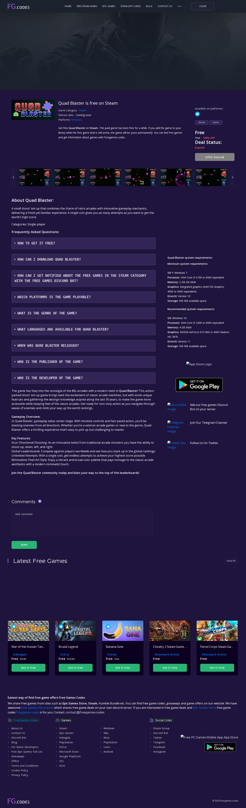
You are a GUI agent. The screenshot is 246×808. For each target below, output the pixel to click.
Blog (149, 6)
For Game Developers (25, 747)
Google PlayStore (70, 756)
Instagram (159, 751)
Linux (107, 747)
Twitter (157, 737)
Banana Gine (114, 647)
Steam (82, 110)
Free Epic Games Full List (26, 751)
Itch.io (65, 654)
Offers (15, 761)
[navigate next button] (232, 177)
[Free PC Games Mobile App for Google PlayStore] (199, 384)
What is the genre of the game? (47, 313)
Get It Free (28, 667)
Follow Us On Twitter (204, 443)
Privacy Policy (19, 775)
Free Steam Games (87, 6)
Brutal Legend (68, 647)
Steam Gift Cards (130, 6)
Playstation (66, 742)
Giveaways (17, 756)
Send (24, 544)
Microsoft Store (69, 751)
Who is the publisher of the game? (50, 362)
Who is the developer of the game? (50, 378)
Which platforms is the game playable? (54, 297)
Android (108, 751)
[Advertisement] (123, 66)
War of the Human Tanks (29, 647)
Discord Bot (18, 737)
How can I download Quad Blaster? (49, 259)
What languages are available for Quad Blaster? (63, 329)
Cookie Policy (19, 770)
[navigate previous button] (13, 177)
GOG (62, 765)
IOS (61, 761)
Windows (77, 119)
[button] (179, 6)
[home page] (29, 6)
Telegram (159, 742)
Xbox (107, 737)
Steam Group (161, 728)
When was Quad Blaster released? (48, 345)
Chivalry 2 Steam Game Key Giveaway (178, 647)
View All (231, 560)
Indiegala (19, 654)
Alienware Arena (167, 654)
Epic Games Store (204, 708)
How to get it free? (36, 243)
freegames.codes (27, 712)
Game (216, 122)
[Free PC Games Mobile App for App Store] (199, 364)
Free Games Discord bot (37, 708)
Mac (106, 733)
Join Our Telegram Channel (208, 423)
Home (68, 6)
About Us (17, 728)
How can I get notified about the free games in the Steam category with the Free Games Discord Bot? (80, 278)
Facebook (159, 747)
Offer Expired (214, 157)
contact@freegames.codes (85, 712)
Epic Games (108, 6)
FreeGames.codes (26, 720)
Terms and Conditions (25, 765)
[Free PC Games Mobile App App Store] (209, 737)
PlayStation (110, 742)
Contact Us (165, 6)
